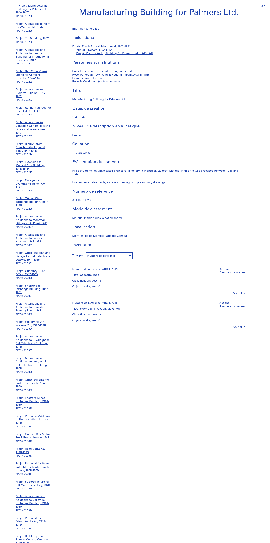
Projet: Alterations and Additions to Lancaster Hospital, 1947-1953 (30, 238)
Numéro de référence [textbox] (101, 256)
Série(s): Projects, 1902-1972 (93, 50)
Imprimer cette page (85, 29)
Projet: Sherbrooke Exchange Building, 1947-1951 (32, 289)
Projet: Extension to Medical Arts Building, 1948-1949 (30, 166)
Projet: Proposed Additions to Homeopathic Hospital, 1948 (33, 420)
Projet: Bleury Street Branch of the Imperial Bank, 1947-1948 (30, 148)
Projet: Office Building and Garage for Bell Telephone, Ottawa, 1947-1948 (33, 256)
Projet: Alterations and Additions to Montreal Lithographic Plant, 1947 (32, 220)
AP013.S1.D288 (82, 200)
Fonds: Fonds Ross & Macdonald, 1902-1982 (101, 46)
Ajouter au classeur (232, 272)
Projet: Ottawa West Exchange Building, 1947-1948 (32, 202)
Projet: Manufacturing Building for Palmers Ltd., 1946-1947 (32, 9)
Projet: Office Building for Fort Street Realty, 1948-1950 (32, 383)
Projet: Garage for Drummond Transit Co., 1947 (31, 184)
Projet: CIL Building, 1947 (32, 38)
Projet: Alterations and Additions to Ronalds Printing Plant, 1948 (30, 307)
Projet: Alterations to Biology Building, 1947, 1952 (31, 93)
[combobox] (109, 255)
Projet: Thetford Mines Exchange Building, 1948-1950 (32, 401)
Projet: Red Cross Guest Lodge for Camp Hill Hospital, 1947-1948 (31, 75)
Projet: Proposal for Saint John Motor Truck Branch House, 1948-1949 (32, 467)
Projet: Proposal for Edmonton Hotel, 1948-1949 (31, 522)
